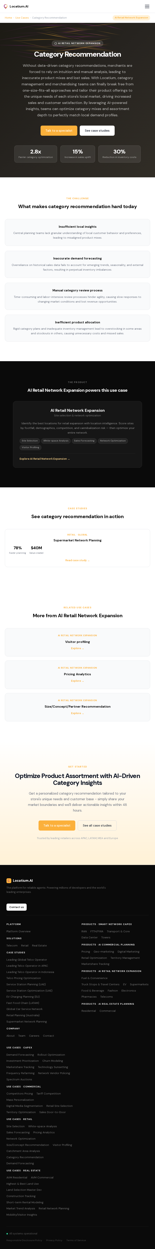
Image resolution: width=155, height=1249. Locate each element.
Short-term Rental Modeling (24, 1202)
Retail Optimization (94, 958)
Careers (34, 1035)
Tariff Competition (49, 1093)
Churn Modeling (52, 1061)
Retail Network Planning (54, 1208)
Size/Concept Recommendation (27, 1145)
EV (124, 984)
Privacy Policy (54, 1240)
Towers (105, 937)
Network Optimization (21, 1138)
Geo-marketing (104, 951)
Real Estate (39, 945)
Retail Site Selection (59, 1106)
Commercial (107, 1011)
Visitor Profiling (62, 1145)
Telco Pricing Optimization (23, 978)
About (10, 1035)
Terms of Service (76, 1240)
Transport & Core (118, 931)
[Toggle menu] (148, 6)
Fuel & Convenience (95, 978)
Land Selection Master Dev (24, 1190)
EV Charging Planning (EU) (23, 996)
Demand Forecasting (20, 1054)
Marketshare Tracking (95, 964)
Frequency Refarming (20, 1073)
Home (8, 17)
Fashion (113, 990)
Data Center (90, 937)
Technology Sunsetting (53, 1067)
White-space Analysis (42, 1126)
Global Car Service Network (24, 1009)
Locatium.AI (19, 6)
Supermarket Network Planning (26, 1021)
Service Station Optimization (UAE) (29, 990)
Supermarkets (139, 984)
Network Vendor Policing (54, 1073)
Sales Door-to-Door (52, 1112)
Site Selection (15, 1126)
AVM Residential (16, 1177)
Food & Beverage (93, 990)
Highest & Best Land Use (22, 1183)
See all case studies (97, 825)
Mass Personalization (20, 1100)
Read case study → (77, 560)
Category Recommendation (25, 1157)
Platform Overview (18, 931)
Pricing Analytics (44, 1132)
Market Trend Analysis (20, 1208)
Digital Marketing (128, 951)
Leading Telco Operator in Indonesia (30, 972)
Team (21, 1035)
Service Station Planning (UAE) (26, 984)
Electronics (128, 990)
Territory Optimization (21, 1112)
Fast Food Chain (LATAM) (22, 1003)
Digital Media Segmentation (24, 1106)
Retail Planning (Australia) (23, 1015)
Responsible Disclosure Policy (24, 1240)
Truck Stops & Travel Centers (100, 984)
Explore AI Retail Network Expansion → (45, 458)
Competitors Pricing (19, 1093)
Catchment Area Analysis (23, 1151)
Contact (48, 1035)
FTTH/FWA (96, 931)
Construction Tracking (21, 1196)
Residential (89, 1011)
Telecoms (106, 996)
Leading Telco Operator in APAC (27, 965)
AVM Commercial (42, 1177)
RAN (84, 931)
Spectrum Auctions (19, 1079)
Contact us (16, 907)
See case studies (97, 131)
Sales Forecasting (18, 1132)
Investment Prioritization (22, 1061)
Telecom (12, 945)
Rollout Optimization (51, 1054)
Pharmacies (89, 996)
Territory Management (125, 958)
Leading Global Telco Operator (26, 959)
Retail (24, 945)
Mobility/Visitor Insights (21, 1214)
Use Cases (22, 17)
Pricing (86, 951)
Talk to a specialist (58, 131)
